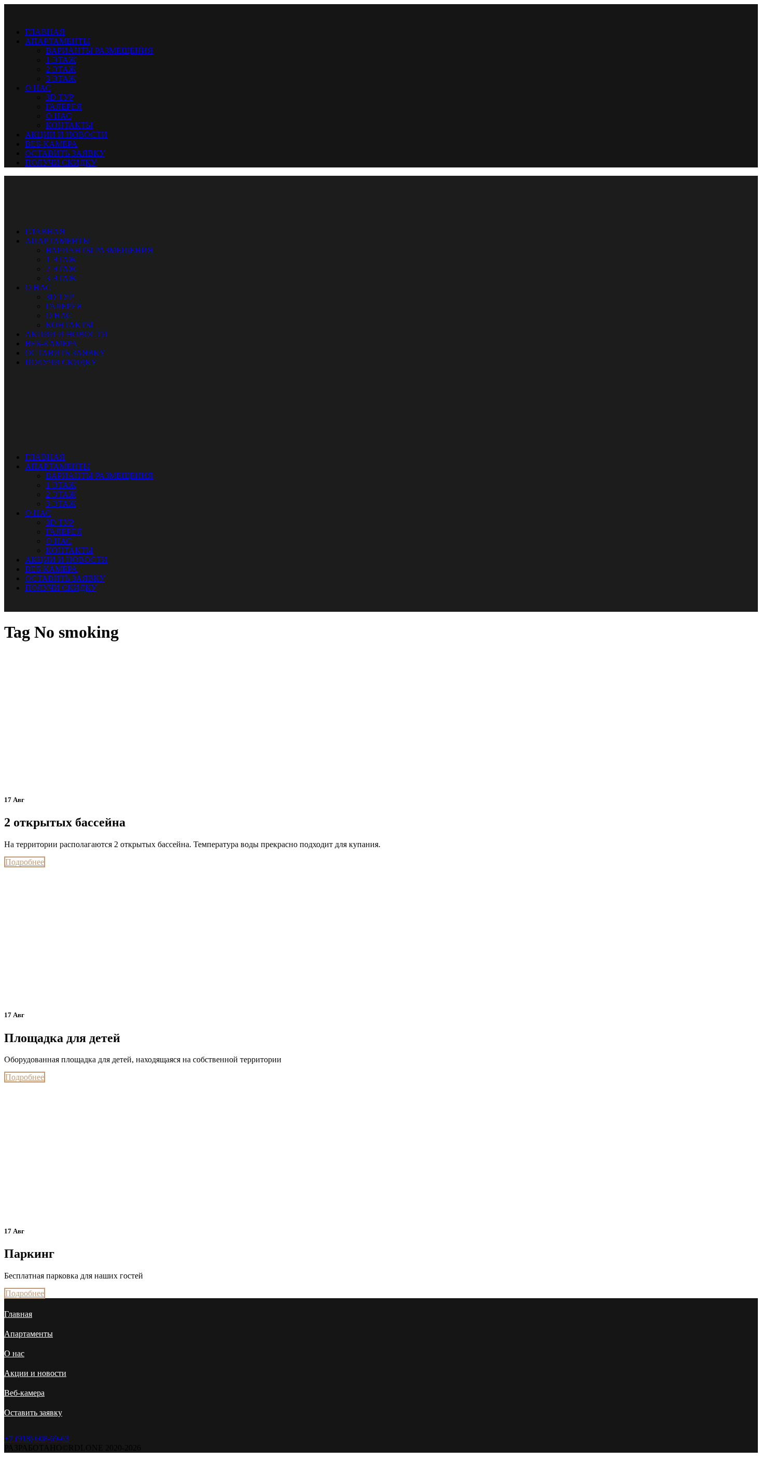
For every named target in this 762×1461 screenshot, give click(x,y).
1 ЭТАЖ (61, 59)
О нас (14, 1353)
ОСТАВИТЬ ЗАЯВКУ (65, 153)
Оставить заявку (33, 1412)
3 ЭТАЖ (61, 78)
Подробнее (24, 862)
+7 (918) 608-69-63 (36, 1438)
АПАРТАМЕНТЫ (57, 41)
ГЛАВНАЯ (45, 31)
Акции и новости (35, 1373)
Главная (18, 1314)
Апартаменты (28, 1333)
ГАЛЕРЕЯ (64, 106)
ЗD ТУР (60, 97)
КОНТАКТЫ (69, 125)
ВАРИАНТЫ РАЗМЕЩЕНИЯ (99, 50)
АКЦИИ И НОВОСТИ (66, 134)
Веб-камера (24, 1392)
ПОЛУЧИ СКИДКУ (60, 162)
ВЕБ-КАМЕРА (51, 143)
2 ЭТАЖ (61, 69)
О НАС (38, 87)
